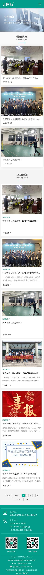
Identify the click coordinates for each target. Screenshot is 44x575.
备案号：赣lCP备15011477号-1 (21, 563)
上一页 (17, 495)
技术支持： (19, 573)
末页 (26, 499)
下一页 (18, 499)
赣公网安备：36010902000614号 (23, 567)
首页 (8, 495)
